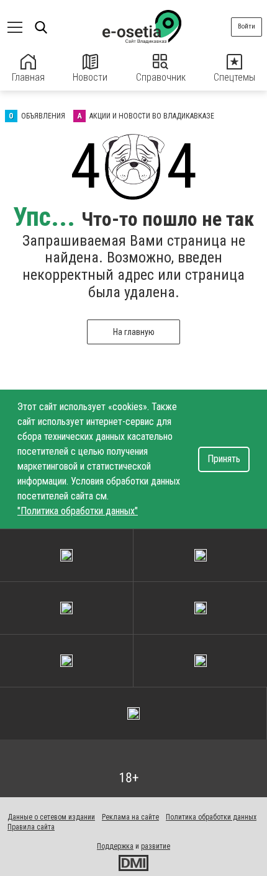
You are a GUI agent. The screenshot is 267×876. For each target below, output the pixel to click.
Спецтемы (234, 77)
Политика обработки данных (211, 817)
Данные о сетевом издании (51, 817)
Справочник (161, 77)
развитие (155, 846)
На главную (134, 332)
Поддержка (115, 846)
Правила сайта (31, 827)
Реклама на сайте (130, 817)
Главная (28, 77)
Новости (90, 77)
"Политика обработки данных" (77, 511)
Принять (223, 459)
